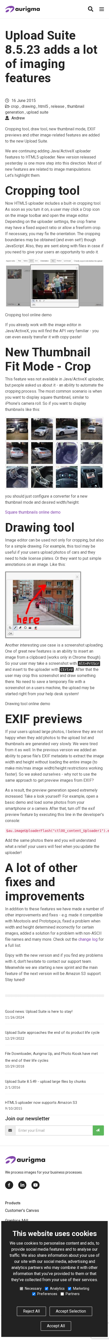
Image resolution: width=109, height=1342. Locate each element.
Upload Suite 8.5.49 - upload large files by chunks (45, 1081)
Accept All (56, 1325)
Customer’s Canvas (22, 1210)
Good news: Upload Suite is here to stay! (38, 1011)
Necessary (33, 1288)
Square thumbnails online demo (33, 512)
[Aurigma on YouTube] (35, 1185)
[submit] (98, 1130)
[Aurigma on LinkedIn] (22, 1185)
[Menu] (102, 9)
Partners (73, 1294)
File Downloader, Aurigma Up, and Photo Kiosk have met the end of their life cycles (51, 1057)
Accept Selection (71, 1311)
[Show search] (90, 9)
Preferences (47, 1294)
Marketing (81, 1288)
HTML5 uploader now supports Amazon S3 (41, 1102)
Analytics (57, 1288)
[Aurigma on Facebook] (9, 1185)
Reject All (31, 1311)
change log (88, 939)
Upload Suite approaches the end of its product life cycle (52, 1032)
